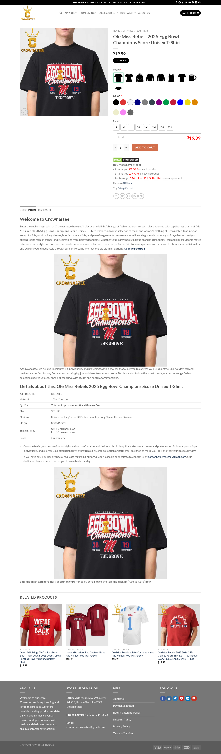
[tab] (28, 210)
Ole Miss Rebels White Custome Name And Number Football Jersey (133, 654)
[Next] (200, 638)
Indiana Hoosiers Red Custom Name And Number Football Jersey (85, 654)
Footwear (126, 13)
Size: (116, 120)
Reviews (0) (44, 210)
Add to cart (145, 147)
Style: (117, 69)
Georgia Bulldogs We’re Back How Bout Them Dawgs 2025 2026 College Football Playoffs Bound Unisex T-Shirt (40, 657)
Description (28, 210)
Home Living (87, 13)
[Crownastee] (37, 13)
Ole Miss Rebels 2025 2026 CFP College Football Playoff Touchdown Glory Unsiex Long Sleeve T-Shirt (178, 655)
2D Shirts (143, 30)
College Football (125, 188)
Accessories (107, 13)
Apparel (70, 13)
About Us (144, 13)
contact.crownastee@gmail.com (167, 456)
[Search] (61, 13)
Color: (117, 95)
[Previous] (20, 638)
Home (116, 30)
